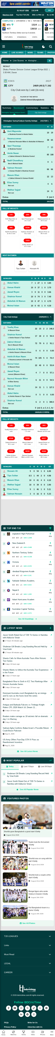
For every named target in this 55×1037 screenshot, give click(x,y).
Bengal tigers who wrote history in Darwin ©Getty (38, 892)
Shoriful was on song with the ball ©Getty (40, 859)
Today (11, 766)
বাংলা (49, 10)
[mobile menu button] (3, 46)
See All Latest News (29, 751)
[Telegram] (27, 1014)
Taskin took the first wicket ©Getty (39, 843)
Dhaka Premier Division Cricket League (20, 69)
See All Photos (28, 923)
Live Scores (17, 53)
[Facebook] (8, 1008)
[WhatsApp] (40, 1008)
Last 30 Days (46, 766)
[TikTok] (33, 1008)
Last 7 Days (29, 766)
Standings (21, 37)
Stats (34, 37)
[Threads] (33, 1014)
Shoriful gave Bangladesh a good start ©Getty (22, 832)
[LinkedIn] (21, 1014)
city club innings (40, 112)
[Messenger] (46, 1008)
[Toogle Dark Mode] (43, 47)
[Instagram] (21, 1008)
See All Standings (26, 619)
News (30, 53)
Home (4, 53)
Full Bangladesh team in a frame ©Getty (39, 909)
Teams (40, 53)
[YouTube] (14, 1008)
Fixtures (8, 37)
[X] (27, 1008)
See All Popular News (29, 789)
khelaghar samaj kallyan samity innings (15, 112)
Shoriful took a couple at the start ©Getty (40, 876)
